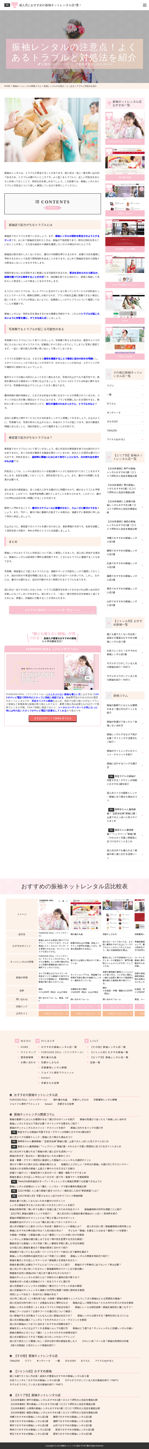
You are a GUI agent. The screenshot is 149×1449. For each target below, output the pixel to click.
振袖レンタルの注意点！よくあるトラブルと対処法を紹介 (40, 1307)
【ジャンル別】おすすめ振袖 (33, 1371)
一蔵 (57, 1360)
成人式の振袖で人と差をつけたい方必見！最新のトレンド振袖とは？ (46, 1226)
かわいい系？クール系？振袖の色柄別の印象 (105, 1341)
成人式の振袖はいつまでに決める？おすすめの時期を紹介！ (41, 1324)
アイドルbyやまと (104, 1360)
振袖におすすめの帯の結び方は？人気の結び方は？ (36, 1230)
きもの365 (70, 1360)
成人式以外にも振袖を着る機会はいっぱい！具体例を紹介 (87, 1213)
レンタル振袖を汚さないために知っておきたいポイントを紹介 (42, 1205)
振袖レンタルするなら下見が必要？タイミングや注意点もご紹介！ (44, 1123)
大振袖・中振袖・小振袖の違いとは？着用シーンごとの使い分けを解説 (47, 1234)
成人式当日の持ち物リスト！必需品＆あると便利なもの (39, 1302)
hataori (45, 1077)
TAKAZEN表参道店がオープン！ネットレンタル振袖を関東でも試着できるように (57, 1181)
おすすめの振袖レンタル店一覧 (59, 1047)
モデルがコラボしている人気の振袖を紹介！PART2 (91, 1380)
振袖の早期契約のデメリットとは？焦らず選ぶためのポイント (42, 1217)
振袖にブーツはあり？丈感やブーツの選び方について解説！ (41, 1311)
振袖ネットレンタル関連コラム (34, 1114)
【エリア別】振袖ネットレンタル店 (37, 1395)
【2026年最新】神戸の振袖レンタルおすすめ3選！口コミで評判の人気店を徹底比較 (54, 1399)
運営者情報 (27, 1057)
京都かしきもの (50, 1062)
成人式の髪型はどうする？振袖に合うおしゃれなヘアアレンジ (42, 1336)
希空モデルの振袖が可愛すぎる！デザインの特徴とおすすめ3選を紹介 (52, 1132)
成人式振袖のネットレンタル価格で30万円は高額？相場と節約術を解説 (47, 1290)
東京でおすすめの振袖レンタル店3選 (29, 1425)
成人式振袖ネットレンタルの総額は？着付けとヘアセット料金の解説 (46, 1285)
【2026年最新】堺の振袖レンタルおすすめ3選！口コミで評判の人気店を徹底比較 (52, 1404)
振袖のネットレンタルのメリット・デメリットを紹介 (37, 1127)
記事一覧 (95, 1062)
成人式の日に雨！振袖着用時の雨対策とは (109, 1226)
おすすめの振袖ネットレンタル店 (36, 1095)
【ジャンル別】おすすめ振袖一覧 (109, 1052)
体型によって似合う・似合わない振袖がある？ (34, 1294)
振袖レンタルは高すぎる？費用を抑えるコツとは (103, 1315)
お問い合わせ (28, 1062)
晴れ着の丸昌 (48, 1057)
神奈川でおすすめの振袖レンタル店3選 (30, 1429)
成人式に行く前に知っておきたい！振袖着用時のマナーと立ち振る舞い (47, 1268)
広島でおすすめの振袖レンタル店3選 (29, 1421)
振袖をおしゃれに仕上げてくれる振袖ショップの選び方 (39, 1328)
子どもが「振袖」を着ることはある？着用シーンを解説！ (98, 1230)
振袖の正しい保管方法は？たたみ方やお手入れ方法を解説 (103, 1302)
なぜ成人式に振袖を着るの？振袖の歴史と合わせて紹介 (39, 1247)
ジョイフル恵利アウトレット (57, 1072)
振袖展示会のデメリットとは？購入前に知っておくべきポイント (43, 1222)
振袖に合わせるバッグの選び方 (86, 1127)
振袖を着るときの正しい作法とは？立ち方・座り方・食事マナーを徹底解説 (49, 1177)
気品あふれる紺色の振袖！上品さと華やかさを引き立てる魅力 (42, 1168)
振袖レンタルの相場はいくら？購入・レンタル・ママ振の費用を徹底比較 (48, 1186)
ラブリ (28, 1360)
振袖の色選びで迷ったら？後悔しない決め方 (103, 1119)
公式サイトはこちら (54, 1013)
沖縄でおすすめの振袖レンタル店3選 (29, 1416)
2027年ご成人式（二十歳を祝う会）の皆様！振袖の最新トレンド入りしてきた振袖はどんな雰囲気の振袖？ (66, 1298)
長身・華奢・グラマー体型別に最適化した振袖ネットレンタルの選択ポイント (50, 1160)
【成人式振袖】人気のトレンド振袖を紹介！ (33, 1345)
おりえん (85, 1360)
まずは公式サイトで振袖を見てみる (52, 718)
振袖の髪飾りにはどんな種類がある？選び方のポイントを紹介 (42, 1119)
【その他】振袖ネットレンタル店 (36, 1355)
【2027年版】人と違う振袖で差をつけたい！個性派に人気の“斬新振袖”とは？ (56, 1190)
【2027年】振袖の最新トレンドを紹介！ (31, 1213)
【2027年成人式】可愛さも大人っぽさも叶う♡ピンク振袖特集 (48, 1195)
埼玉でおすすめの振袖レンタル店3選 (29, 1433)
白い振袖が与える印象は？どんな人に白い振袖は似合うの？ (41, 1315)
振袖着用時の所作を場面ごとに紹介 (103, 1209)
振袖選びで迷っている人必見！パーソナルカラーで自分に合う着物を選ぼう (49, 1251)
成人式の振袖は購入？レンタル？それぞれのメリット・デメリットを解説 (48, 1319)
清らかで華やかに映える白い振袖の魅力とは (33, 1164)
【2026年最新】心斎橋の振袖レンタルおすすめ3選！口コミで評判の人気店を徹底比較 (55, 1408)
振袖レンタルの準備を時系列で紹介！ (90, 1256)
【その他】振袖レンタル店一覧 (108, 1047)
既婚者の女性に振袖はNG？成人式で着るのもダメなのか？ (40, 1273)
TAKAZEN (15, 1360)
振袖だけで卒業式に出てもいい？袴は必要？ (98, 1264)
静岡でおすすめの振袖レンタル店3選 (72, 1416)
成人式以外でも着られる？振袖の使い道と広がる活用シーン (41, 1151)
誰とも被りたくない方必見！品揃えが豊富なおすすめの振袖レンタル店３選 (49, 1376)
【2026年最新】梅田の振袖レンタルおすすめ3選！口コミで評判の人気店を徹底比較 (54, 1412)
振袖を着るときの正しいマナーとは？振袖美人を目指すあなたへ (43, 1260)
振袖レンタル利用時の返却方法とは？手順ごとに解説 (37, 1256)
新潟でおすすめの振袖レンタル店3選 (74, 1429)
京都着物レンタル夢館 (54, 1067)
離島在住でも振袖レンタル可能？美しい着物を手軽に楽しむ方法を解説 (47, 1243)
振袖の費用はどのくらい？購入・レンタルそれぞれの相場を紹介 (43, 1332)
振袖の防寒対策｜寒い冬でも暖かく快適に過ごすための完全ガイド (44, 1209)
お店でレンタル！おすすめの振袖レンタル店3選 (35, 1380)
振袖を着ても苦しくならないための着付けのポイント (37, 1200)
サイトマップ (28, 1052)
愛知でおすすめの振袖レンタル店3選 (72, 1433)
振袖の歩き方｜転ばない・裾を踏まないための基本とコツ (40, 1155)
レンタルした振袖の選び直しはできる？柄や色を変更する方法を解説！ (47, 1239)
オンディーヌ (43, 1360)
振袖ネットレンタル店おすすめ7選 (74, 1446)
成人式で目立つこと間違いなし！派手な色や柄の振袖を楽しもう (43, 1341)
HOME (24, 1047)
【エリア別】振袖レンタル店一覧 (109, 1057)
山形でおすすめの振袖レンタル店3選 (72, 1425)
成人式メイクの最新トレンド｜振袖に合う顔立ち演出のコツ (41, 1137)
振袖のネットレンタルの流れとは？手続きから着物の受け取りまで (44, 1277)
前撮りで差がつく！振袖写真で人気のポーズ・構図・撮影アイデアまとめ (48, 1172)
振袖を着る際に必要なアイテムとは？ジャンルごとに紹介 (40, 1264)
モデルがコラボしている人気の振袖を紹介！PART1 (36, 1384)
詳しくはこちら (54, 1007)
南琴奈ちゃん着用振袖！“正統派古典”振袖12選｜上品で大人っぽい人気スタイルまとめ (61, 1141)
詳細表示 (52, 208)
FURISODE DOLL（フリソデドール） (63, 1052)
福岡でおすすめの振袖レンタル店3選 (72, 1421)
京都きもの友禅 (50, 1083)
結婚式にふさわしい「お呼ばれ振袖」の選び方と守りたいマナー (95, 1164)
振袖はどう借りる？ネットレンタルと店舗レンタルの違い (103, 1328)
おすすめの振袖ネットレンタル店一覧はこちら (52, 609)
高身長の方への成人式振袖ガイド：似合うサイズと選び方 (40, 1281)
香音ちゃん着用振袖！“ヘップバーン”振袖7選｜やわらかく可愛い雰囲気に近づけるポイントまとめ (67, 1146)
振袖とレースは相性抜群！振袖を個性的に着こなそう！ (104, 1307)
